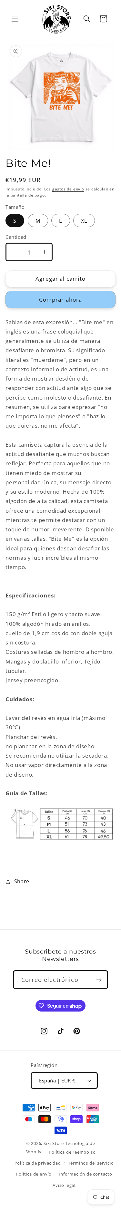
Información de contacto (85, 1174)
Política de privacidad (38, 1163)
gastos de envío (68, 189)
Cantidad (15, 237)
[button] (15, 19)
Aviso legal (64, 1185)
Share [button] (21, 881)
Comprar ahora (60, 299)
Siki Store (54, 1143)
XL (84, 220)
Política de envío (34, 1174)
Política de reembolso (72, 1152)
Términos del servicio (91, 1163)
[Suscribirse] (99, 979)
